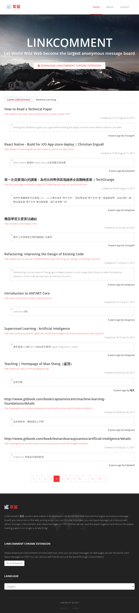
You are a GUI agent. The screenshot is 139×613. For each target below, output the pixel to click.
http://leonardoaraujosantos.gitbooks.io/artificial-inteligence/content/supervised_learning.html (54, 333)
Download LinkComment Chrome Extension (70, 65)
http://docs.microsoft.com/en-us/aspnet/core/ (28, 298)
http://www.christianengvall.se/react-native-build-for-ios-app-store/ (39, 149)
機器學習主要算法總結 (20, 219)
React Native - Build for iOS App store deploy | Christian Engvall (54, 144)
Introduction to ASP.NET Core (27, 293)
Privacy (64, 608)
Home (96, 7)
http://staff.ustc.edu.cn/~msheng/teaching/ (26, 368)
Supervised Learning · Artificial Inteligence (37, 328)
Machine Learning (46, 99)
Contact (124, 7)
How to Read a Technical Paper (28, 109)
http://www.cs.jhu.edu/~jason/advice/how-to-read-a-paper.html (37, 114)
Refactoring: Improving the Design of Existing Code (44, 254)
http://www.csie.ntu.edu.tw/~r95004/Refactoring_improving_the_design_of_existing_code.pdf (52, 258)
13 (99, 478)
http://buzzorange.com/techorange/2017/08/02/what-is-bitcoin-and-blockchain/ (45, 184)
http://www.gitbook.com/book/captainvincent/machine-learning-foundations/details (48, 408)
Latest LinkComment (18, 99)
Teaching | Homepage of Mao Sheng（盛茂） (38, 364)
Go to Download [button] (14, 563)
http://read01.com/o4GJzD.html (20, 223)
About (109, 7)
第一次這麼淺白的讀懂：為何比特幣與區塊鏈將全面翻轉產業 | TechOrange (59, 179)
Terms (75, 608)
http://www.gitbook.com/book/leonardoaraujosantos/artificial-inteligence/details (67, 438)
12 (92, 478)
